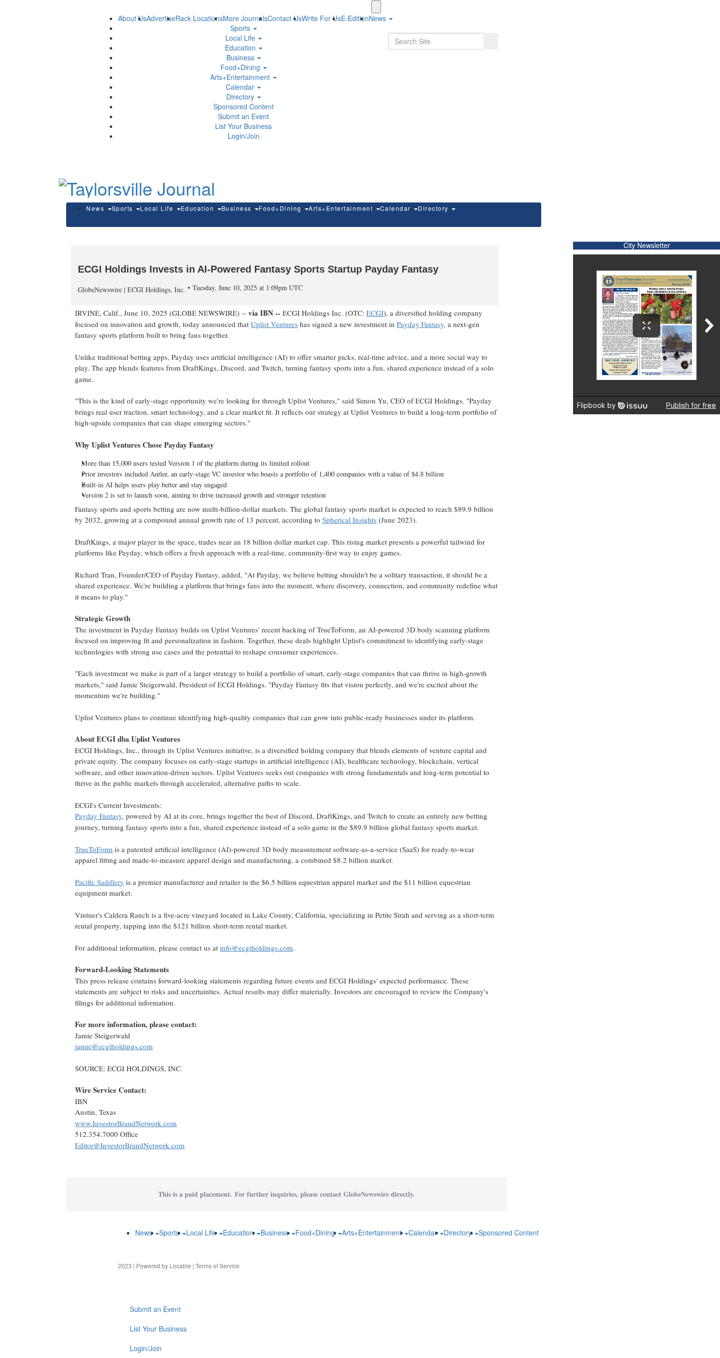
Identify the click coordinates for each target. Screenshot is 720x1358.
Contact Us (284, 18)
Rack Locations (199, 18)
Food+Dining (241, 67)
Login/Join (244, 136)
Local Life (241, 38)
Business (241, 57)
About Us (132, 18)
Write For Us (321, 18)
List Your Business (243, 126)
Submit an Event (243, 116)
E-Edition (355, 18)
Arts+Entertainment (241, 77)
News (96, 208)
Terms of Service (217, 1265)
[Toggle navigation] (376, 6)
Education (241, 47)
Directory (241, 96)
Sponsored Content (244, 106)
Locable (180, 1265)
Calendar (241, 87)
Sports (241, 28)
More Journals (245, 18)
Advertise (160, 18)
